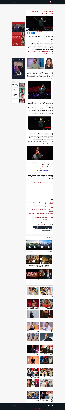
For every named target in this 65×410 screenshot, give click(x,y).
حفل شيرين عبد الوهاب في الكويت (47, 230)
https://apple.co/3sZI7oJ (44, 222)
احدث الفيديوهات (19, 82)
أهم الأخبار (22, 22)
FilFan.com (52, 408)
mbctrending (40, 226)
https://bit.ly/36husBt (45, 219)
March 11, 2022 (45, 170)
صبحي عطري (44, 226)
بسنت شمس (35, 226)
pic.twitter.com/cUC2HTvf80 (45, 168)
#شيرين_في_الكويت (38, 166)
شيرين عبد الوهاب (49, 226)
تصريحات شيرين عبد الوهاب (39, 228)
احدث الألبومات (21, 59)
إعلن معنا (36, 408)
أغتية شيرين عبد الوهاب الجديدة (48, 228)
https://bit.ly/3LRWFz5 (42, 224)
